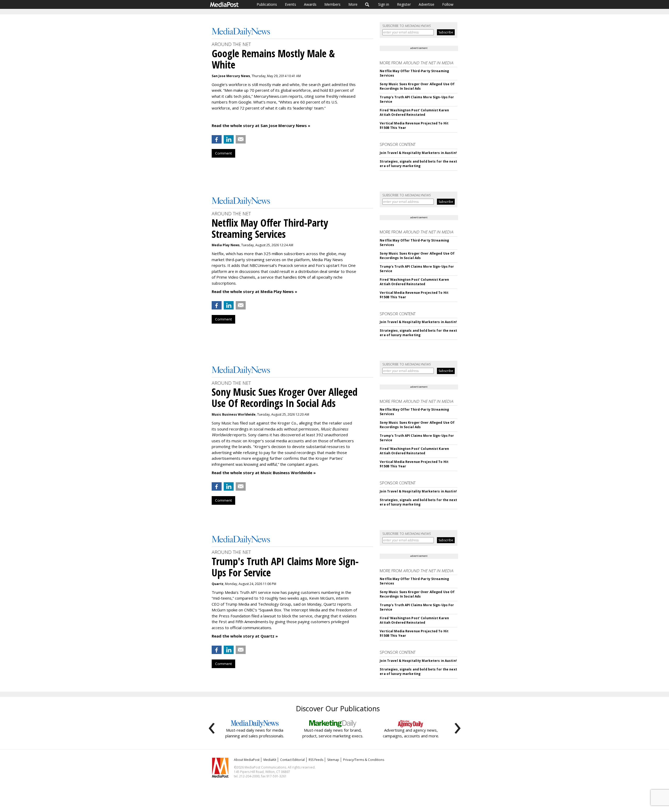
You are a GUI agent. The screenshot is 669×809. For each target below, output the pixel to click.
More (352, 4)
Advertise (426, 4)
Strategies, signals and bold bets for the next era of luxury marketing (418, 163)
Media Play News (226, 245)
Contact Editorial (292, 760)
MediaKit (269, 760)
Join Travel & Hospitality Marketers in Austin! (418, 153)
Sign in (383, 4)
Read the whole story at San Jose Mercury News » (261, 125)
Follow (447, 4)
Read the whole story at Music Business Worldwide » (264, 472)
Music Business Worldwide (234, 414)
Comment (223, 153)
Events (290, 4)
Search (367, 4)
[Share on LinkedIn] (229, 139)
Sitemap (333, 760)
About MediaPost (246, 760)
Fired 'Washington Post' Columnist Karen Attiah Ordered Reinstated (414, 112)
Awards (310, 4)
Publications (267, 4)
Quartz (217, 584)
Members (332, 4)
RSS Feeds (316, 760)
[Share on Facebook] (217, 139)
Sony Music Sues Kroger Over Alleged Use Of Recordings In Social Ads (417, 86)
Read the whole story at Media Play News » (254, 291)
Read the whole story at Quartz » (245, 636)
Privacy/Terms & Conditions (363, 760)
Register (404, 4)
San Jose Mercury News (231, 76)
